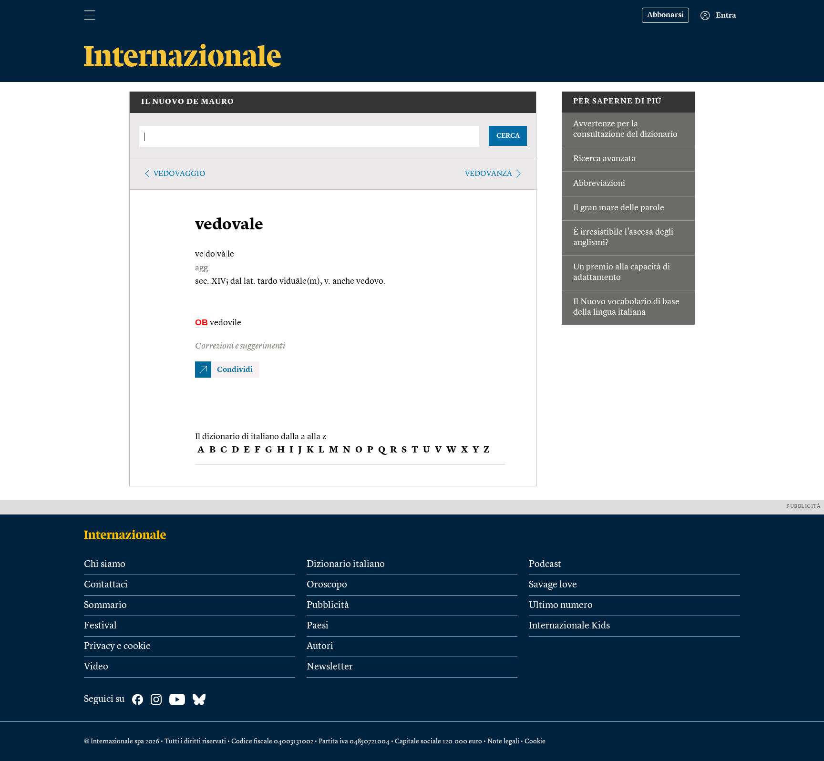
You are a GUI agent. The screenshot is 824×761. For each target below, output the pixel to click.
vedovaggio (180, 174)
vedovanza (488, 174)
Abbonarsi (665, 15)
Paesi (318, 626)
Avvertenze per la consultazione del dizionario (625, 129)
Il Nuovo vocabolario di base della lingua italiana (626, 307)
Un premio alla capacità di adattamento (621, 272)
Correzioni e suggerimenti (240, 346)
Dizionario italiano (346, 564)
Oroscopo (327, 585)
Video (96, 667)
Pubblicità (328, 605)
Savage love (553, 585)
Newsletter (330, 667)
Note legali (503, 741)
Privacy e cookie (117, 646)
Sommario (105, 605)
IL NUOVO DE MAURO (187, 102)
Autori (320, 646)
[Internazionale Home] (128, 534)
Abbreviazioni (599, 183)
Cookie (535, 741)
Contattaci (106, 585)
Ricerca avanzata (604, 158)
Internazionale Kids (569, 626)
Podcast (545, 564)
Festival (100, 626)
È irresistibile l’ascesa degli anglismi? (623, 237)
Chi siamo (104, 564)
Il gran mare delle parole (618, 208)
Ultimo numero (561, 605)
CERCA (508, 136)
